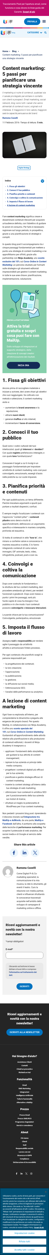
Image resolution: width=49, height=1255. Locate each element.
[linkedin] (24, 853)
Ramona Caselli (10, 118)
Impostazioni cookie (24, 1233)
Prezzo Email (24, 1115)
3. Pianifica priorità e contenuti (21, 194)
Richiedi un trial (24, 1072)
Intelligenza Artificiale (24, 1095)
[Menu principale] (43, 21)
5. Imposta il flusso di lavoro (20, 201)
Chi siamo (24, 1138)
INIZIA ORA (23, 365)
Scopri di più (29, 12)
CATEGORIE (33, 32)
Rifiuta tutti (24, 1241)
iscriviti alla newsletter (24, 1032)
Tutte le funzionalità (24, 1099)
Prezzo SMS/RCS (24, 1119)
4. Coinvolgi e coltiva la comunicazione (25, 198)
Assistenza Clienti (24, 1062)
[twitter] (35, 853)
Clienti (24, 1141)
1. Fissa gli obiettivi (16, 186)
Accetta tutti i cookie (24, 1250)
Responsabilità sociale (24, 1148)
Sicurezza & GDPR (24, 1155)
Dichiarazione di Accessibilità (24, 1162)
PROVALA (32, 21)
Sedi (24, 1145)
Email (24, 1085)
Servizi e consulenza (24, 1125)
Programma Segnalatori (24, 1122)
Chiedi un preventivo (25, 1069)
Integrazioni (24, 1092)
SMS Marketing (24, 1088)
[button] (24, 181)
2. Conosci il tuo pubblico (18, 190)
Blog (14, 51)
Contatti (25, 1066)
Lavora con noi (24, 1152)
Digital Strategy (24, 168)
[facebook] (14, 853)
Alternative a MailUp (24, 1102)
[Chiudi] (46, 1192)
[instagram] (31, 1173)
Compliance (24, 1159)
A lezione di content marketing (21, 205)
